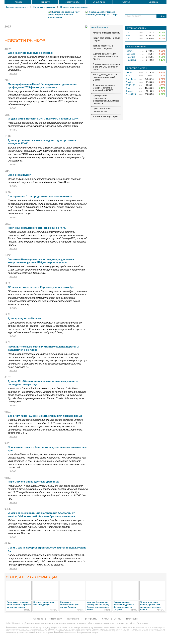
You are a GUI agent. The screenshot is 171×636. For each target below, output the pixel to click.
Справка (153, 1)
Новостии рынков (44, 7)
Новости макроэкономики (74, 7)
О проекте (38, 619)
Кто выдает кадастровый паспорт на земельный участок (105, 77)
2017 (8, 26)
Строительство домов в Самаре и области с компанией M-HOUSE (104, 88)
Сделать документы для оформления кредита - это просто (105, 56)
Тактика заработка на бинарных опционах (103, 47)
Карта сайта (73, 619)
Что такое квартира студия (106, 116)
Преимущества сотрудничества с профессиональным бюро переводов (106, 99)
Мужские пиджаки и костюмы (106, 33)
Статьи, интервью (31, 577)
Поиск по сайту (55, 619)
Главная (18, 1)
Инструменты (72, 1)
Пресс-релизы (90, 619)
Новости (45, 1)
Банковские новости (17, 7)
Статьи (126, 1)
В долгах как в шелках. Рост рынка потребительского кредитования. (63, 14)
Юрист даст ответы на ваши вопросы (106, 39)
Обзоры (117, 619)
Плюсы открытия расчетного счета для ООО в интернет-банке (106, 66)
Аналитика (99, 1)
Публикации (132, 619)
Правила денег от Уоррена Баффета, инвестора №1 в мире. (102, 13)
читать (13, 73)
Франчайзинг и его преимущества (102, 110)
